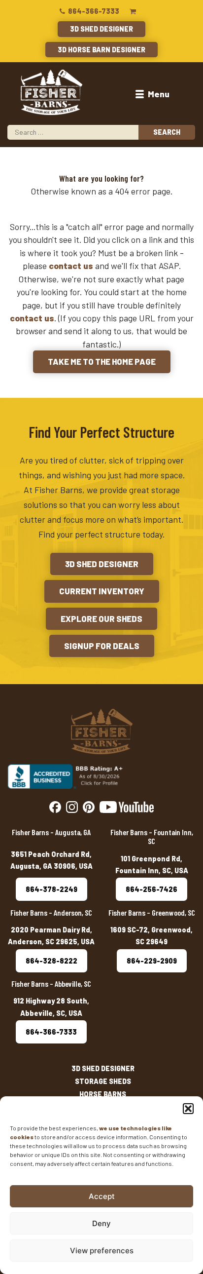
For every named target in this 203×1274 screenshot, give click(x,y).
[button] (188, 1109)
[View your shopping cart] (133, 11)
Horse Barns (102, 1094)
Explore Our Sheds (101, 618)
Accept (102, 1196)
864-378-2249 (51, 889)
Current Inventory (101, 591)
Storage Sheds (103, 1081)
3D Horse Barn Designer (101, 49)
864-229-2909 (152, 961)
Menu (157, 93)
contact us (71, 265)
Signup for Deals (101, 646)
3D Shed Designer (101, 29)
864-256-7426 (151, 889)
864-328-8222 (51, 961)
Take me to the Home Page (102, 361)
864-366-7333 (93, 11)
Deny (101, 1223)
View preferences (102, 1250)
